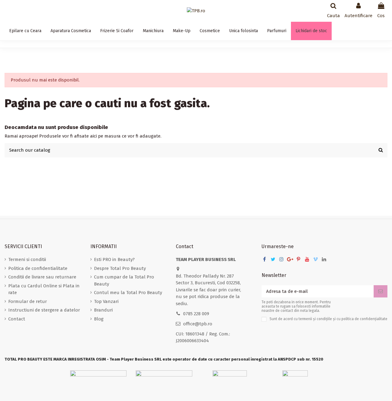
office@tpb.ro (197, 324)
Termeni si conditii (27, 259)
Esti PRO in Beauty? (114, 259)
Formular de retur (27, 301)
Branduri (103, 310)
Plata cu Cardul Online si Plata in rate (44, 289)
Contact (16, 319)
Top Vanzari (106, 301)
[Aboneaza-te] (380, 291)
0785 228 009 (196, 313)
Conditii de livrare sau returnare (42, 277)
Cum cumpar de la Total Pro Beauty (124, 280)
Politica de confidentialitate (37, 268)
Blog (99, 319)
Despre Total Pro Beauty (120, 268)
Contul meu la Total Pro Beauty (128, 292)
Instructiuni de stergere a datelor (44, 310)
